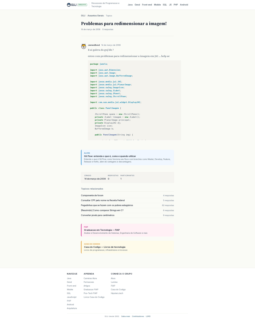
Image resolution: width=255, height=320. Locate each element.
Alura (113, 278)
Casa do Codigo (118, 289)
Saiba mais (125, 316)
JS (170, 4)
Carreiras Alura (90, 278)
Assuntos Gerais (96, 15)
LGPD (148, 316)
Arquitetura (72, 308)
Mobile (157, 4)
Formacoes (89, 282)
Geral (137, 4)
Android (184, 4)
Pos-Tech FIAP (90, 293)
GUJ (83, 15)
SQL (165, 4)
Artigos (87, 286)
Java (130, 4)
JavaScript (71, 297)
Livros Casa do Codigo (94, 297)
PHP (176, 4)
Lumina (114, 282)
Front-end (71, 286)
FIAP (113, 286)
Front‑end (147, 4)
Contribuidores (138, 316)
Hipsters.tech (117, 293)
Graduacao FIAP (91, 289)
